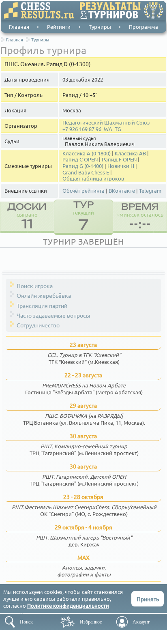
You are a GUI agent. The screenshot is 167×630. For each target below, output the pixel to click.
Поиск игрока (35, 285)
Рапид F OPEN (119, 159)
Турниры (100, 26)
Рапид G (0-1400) (82, 166)
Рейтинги (59, 26)
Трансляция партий (42, 305)
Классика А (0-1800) (86, 153)
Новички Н (120, 166)
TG (118, 129)
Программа (143, 26)
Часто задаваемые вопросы (53, 315)
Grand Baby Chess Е (85, 172)
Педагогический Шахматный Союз (106, 122)
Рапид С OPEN (80, 159)
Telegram (150, 190)
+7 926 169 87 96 (81, 129)
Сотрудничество (38, 325)
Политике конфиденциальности (68, 605)
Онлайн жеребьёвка (44, 295)
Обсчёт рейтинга (83, 190)
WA (108, 129)
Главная (19, 26)
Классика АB (130, 153)
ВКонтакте (122, 190)
